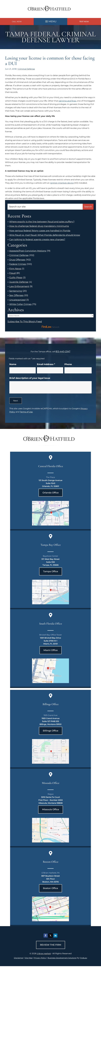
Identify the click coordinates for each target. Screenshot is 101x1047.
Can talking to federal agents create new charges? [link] (37, 239)
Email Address (46, 364)
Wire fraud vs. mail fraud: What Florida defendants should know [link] (44, 235)
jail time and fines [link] (67, 101)
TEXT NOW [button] (84, 21)
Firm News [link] (15, 268)
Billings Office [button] (50, 730)
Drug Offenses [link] (17, 259)
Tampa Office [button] (50, 571)
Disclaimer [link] (18, 958)
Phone (68, 364)
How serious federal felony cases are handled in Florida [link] (39, 230)
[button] (50, 21)
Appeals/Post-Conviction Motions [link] (27, 250)
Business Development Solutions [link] (62, 958)
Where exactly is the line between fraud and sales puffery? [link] (41, 221)
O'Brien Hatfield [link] (44, 953)
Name (12, 364)
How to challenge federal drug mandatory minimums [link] (39, 226)
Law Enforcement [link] (19, 286)
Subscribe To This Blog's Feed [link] (25, 321)
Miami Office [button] (50, 650)
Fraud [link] (12, 273)
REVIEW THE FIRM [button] (50, 944)
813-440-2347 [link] (63, 351)
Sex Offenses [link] (16, 295)
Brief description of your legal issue (29, 378)
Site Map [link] (28, 958)
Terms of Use (26, 412)
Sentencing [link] (15, 291)
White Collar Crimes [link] (20, 304)
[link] (50, 16)
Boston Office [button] (50, 888)
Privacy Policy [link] (40, 958)
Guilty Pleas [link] (15, 277)
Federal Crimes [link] (17, 264)
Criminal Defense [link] (26, 69)
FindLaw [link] (83, 958)
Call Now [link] (17, 21)
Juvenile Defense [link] (18, 282)
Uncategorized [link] (17, 299)
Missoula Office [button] (50, 809)
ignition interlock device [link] (62, 183)
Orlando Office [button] (50, 492)
